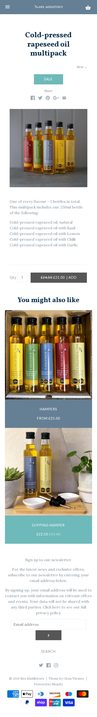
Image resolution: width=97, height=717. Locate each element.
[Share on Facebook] (33, 98)
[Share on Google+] (56, 98)
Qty (13, 277)
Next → (82, 67)
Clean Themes (74, 679)
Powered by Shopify (48, 684)
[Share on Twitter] (40, 98)
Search (48, 651)
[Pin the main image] (48, 98)
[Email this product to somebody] (64, 98)
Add (59, 277)
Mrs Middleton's (32, 679)
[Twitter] (41, 666)
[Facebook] (48, 666)
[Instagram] (56, 666)
